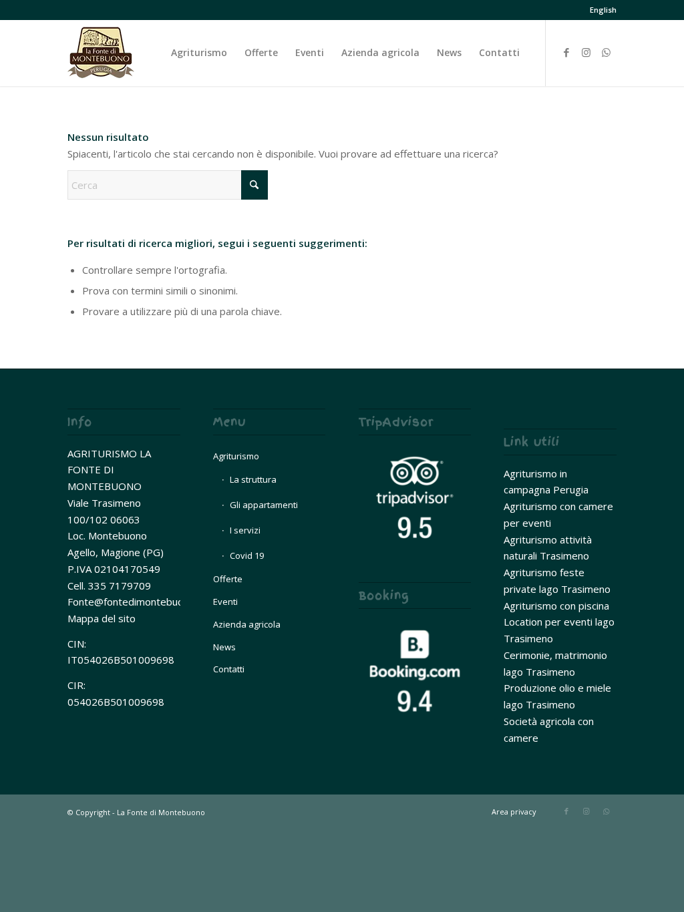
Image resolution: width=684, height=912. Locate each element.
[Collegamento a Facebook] (566, 52)
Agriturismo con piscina (556, 605)
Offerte (227, 579)
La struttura (253, 479)
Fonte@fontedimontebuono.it (135, 601)
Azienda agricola (247, 624)
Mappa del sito (101, 618)
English (603, 10)
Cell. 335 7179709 (109, 585)
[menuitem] (600, 10)
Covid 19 (247, 555)
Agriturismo (236, 456)
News (224, 647)
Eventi (225, 602)
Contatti (228, 669)
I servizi (245, 530)
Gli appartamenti (264, 505)
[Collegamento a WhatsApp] (606, 52)
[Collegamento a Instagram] (586, 52)
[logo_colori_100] (100, 52)
